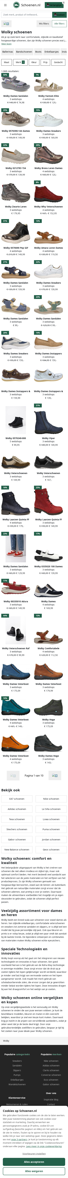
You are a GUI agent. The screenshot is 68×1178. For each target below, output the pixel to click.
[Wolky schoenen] (55, 775)
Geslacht (58, 62)
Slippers (17, 1070)
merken (56, 1054)
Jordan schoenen (51, 839)
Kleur (34, 62)
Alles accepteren (34, 1161)
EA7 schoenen (16, 798)
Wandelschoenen (17, 1084)
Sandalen (17, 1065)
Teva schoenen (17, 819)
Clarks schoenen (51, 1070)
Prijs (45, 62)
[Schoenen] (6, 23)
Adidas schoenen (17, 809)
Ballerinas (7, 51)
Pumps (17, 1075)
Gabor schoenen (17, 839)
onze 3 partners (19, 1139)
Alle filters (59, 23)
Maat (6, 62)
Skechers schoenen (16, 829)
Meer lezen (6, 43)
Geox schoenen (51, 849)
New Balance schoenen (16, 849)
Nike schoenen (51, 798)
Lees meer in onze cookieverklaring (44, 1146)
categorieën (23, 1054)
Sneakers (17, 1060)
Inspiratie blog (51, 1099)
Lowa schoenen (51, 819)
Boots (38, 51)
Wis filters (44, 23)
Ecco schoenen (51, 1079)
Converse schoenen (51, 1075)
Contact (51, 1104)
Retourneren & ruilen (17, 1104)
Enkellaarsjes (52, 51)
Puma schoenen (51, 829)
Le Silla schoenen (51, 809)
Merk (20, 62)
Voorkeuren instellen (34, 1153)
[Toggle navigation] (5, 5)
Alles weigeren (34, 1171)
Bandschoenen (24, 51)
